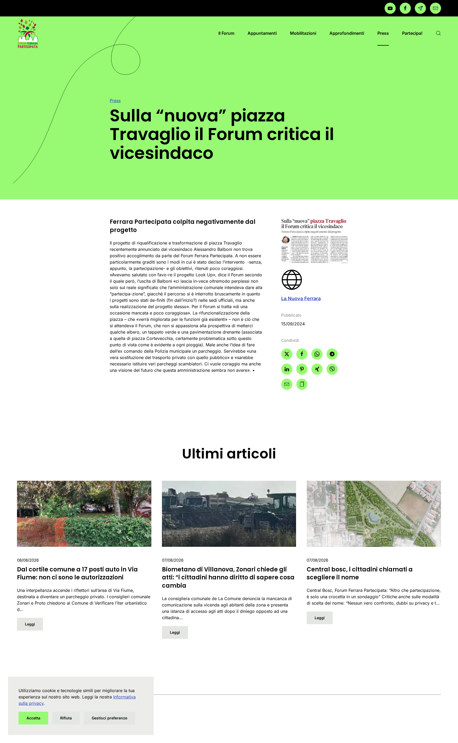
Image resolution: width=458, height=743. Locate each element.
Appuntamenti (262, 33)
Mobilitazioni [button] (303, 33)
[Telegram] (420, 8)
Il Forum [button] (226, 33)
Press (383, 33)
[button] (438, 33)
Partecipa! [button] (412, 33)
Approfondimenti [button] (346, 33)
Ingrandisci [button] (314, 240)
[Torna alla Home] (27, 33)
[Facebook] (390, 8)
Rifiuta (66, 718)
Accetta (33, 718)
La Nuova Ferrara (301, 298)
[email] (435, 8)
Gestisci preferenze (109, 718)
